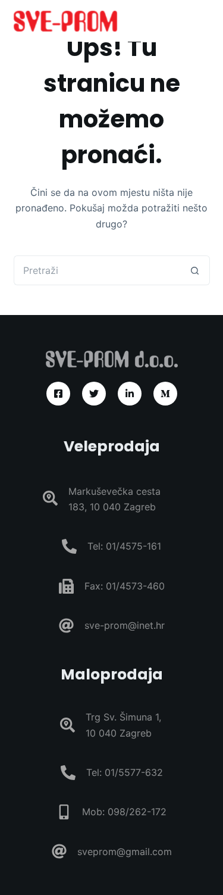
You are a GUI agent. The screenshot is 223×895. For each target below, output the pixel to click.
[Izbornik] (204, 20)
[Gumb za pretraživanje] (195, 270)
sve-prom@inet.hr (124, 625)
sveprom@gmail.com (124, 851)
